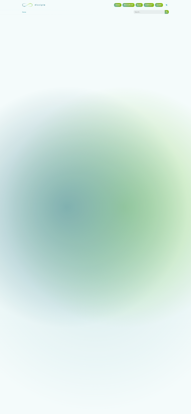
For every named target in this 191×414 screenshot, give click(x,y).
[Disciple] (33, 5)
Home (117, 5)
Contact (149, 5)
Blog (139, 5)
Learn (158, 5)
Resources (128, 5)
